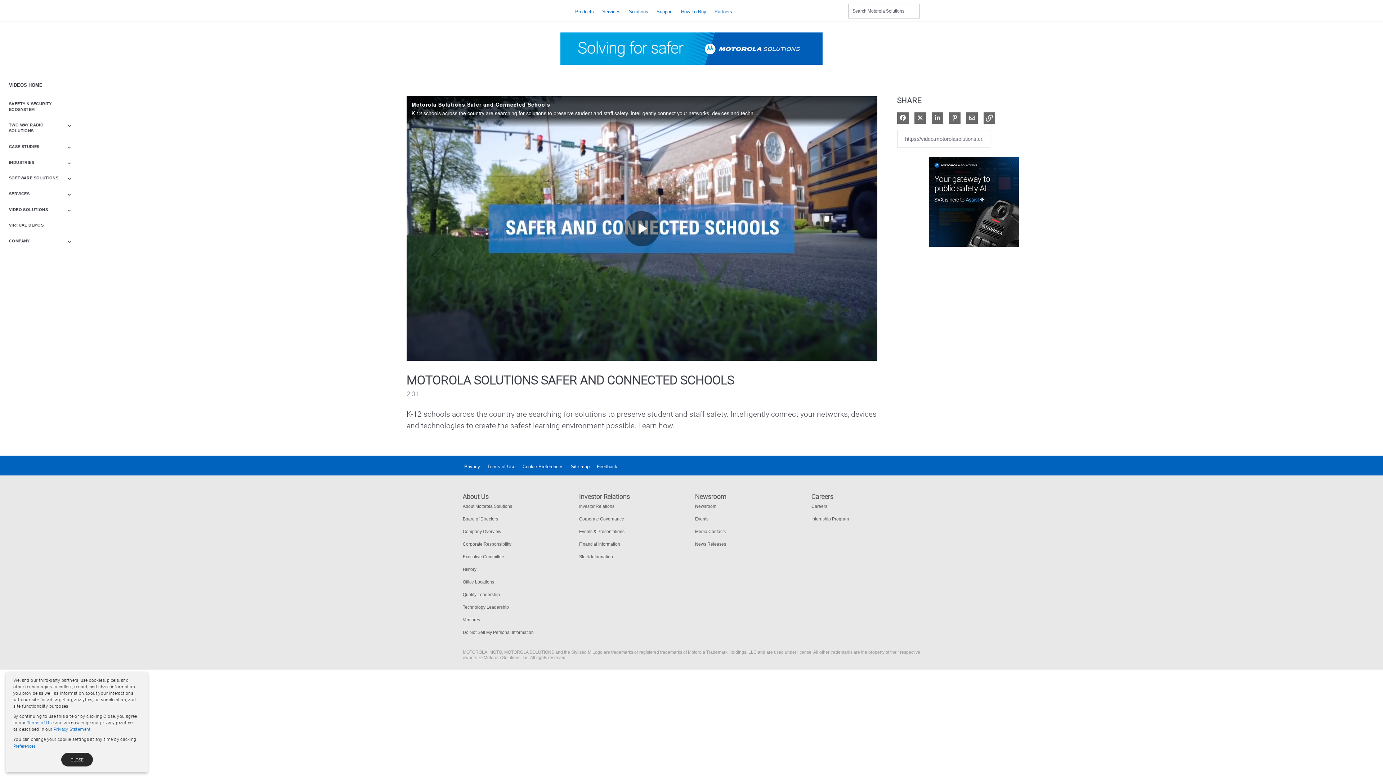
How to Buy (693, 11)
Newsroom (705, 506)
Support (665, 11)
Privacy (472, 466)
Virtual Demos (26, 225)
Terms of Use (501, 466)
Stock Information (596, 556)
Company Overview (482, 531)
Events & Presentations (602, 531)
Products (584, 11)
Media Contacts (710, 531)
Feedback (607, 466)
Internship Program (830, 519)
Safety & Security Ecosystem (30, 107)
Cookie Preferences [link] (543, 466)
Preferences (24, 746)
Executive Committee (483, 556)
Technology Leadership (486, 607)
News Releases (710, 544)
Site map (580, 466)
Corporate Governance (601, 519)
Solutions (638, 11)
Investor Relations (596, 506)
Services (611, 11)
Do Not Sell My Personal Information (498, 632)
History (469, 569)
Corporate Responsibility (487, 544)
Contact (840, 6)
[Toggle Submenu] (69, 125)
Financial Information (599, 544)
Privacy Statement (72, 729)
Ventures (471, 619)
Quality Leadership (481, 594)
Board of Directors (480, 519)
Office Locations (478, 582)
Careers (819, 506)
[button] (989, 118)
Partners (723, 11)
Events (701, 519)
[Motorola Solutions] (513, 11)
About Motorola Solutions (487, 506)
